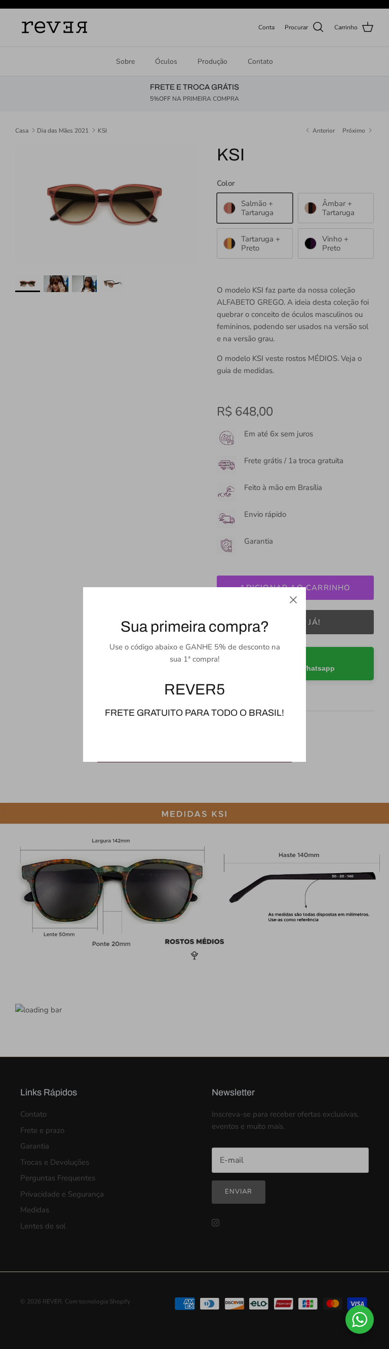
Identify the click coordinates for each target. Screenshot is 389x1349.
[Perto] (293, 600)
